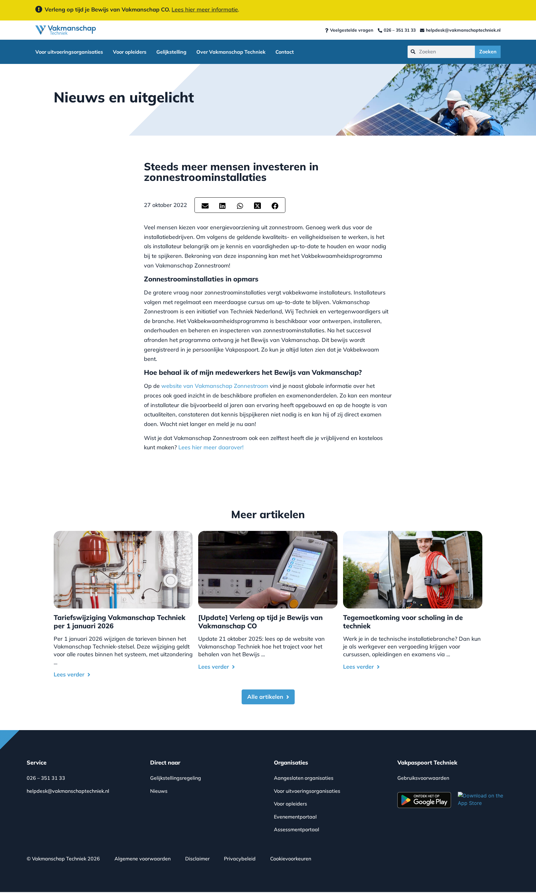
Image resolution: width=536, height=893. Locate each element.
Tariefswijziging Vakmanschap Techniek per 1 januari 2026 (119, 621)
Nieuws (159, 791)
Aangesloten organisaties (303, 778)
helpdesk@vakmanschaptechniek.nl (68, 791)
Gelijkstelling (171, 52)
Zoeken (488, 51)
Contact (284, 52)
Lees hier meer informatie (205, 9)
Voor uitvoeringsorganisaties (69, 52)
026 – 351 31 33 (46, 778)
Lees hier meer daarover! (210, 447)
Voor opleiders (129, 52)
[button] (205, 206)
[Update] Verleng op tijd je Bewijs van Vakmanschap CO (260, 621)
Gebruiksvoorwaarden (423, 778)
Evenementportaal (295, 817)
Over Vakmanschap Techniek (231, 52)
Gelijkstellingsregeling (175, 778)
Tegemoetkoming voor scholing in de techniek (403, 621)
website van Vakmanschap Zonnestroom (214, 385)
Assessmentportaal (296, 829)
